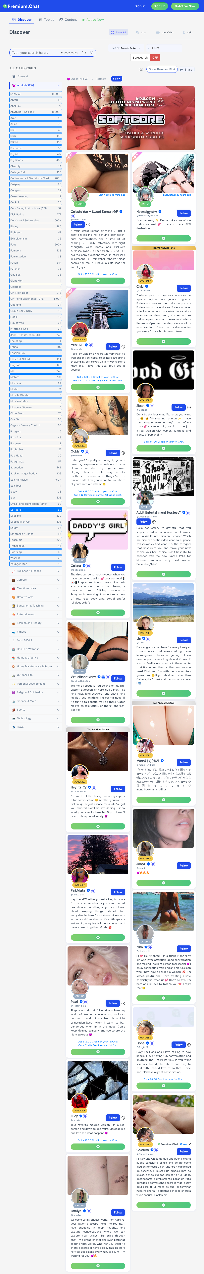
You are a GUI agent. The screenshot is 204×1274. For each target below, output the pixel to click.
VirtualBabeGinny (84, 677)
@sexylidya (77, 348)
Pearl (75, 1002)
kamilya (76, 1211)
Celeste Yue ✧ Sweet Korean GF (95, 212)
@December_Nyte (146, 516)
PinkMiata (78, 891)
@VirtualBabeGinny (81, 680)
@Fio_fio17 (142, 1047)
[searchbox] (170, 48)
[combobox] (164, 48)
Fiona (140, 1043)
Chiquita (143, 1150)
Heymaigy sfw (147, 212)
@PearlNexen (78, 1005)
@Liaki (140, 642)
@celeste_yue (78, 219)
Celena (76, 566)
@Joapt (140, 868)
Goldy (75, 451)
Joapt (141, 864)
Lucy (74, 1116)
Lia (138, 639)
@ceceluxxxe (78, 569)
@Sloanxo (141, 409)
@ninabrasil (143, 951)
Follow (117, 78)
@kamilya (76, 1214)
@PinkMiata (77, 894)
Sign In (140, 6)
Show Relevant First (162, 69)
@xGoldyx (76, 455)
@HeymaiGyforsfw (147, 215)
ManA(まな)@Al (148, 761)
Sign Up (160, 6)
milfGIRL (77, 345)
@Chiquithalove (145, 1153)
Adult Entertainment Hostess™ (158, 513)
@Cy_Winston (78, 791)
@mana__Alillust (145, 764)
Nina (140, 947)
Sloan (140, 406)
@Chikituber (143, 290)
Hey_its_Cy (79, 787)
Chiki (140, 287)
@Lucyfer (76, 1120)
